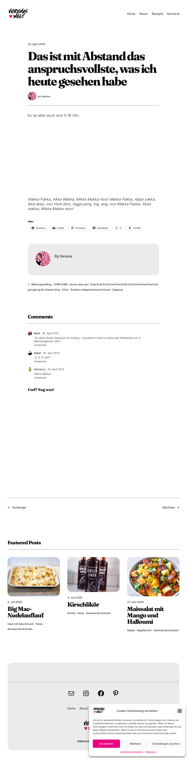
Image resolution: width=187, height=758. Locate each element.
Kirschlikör (83, 604)
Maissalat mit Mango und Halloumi (145, 615)
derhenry (39, 369)
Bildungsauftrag (41, 284)
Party (80, 613)
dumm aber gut (79, 284)
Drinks (71, 613)
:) (29, 284)
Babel (37, 353)
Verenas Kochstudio (20, 629)
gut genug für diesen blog (44, 289)
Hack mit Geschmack (20, 623)
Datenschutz (85, 741)
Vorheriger (19, 507)
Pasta (39, 623)
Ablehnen (135, 743)
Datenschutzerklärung (131, 751)
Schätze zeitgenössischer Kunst (90, 289)
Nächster (169, 507)
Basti (37, 333)
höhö (65, 289)
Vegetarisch (144, 630)
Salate (131, 630)
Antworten (40, 344)
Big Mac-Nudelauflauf (25, 612)
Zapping (117, 289)
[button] (180, 711)
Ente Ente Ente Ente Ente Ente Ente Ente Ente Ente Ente (124, 284)
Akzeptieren (106, 743)
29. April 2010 (50, 333)
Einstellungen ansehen (166, 743)
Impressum (150, 751)
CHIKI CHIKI (61, 284)
